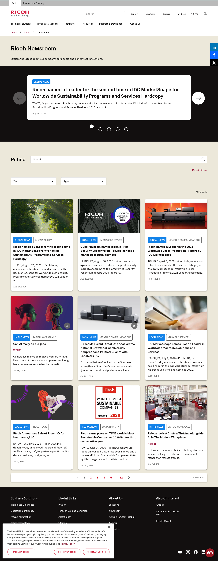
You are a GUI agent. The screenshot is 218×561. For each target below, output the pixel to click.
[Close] (109, 527)
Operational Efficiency (22, 510)
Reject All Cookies (67, 552)
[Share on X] (214, 62)
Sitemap (62, 523)
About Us (135, 23)
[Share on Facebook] (214, 55)
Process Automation (21, 517)
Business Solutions (21, 23)
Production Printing (33, 3)
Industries (70, 23)
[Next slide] (198, 98)
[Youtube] (180, 552)
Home (14, 32)
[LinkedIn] (203, 552)
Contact (134, 14)
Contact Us (114, 529)
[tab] (92, 126)
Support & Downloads (111, 23)
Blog (195, 13)
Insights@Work (164, 521)
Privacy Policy (68, 544)
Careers (166, 14)
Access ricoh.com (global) (122, 517)
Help (209, 552)
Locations (150, 14)
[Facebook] (196, 552)
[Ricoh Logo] (20, 14)
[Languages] (204, 14)
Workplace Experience (22, 504)
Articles (160, 504)
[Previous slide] (19, 98)
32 (122, 477)
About (27, 32)
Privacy (62, 504)
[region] (58, 540)
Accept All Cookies (96, 552)
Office (15, 3)
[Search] (203, 159)
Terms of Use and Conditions (73, 510)
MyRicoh (181, 14)
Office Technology (20, 523)
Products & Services (47, 23)
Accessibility (64, 517)
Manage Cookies (21, 552)
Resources (87, 23)
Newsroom (114, 510)
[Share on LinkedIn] (214, 47)
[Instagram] (188, 552)
